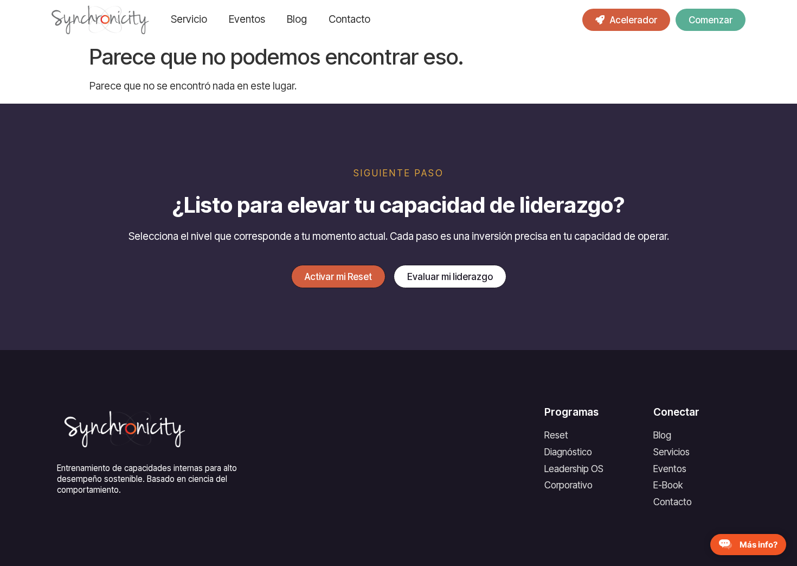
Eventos (247, 19)
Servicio (189, 19)
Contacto (349, 19)
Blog (297, 19)
